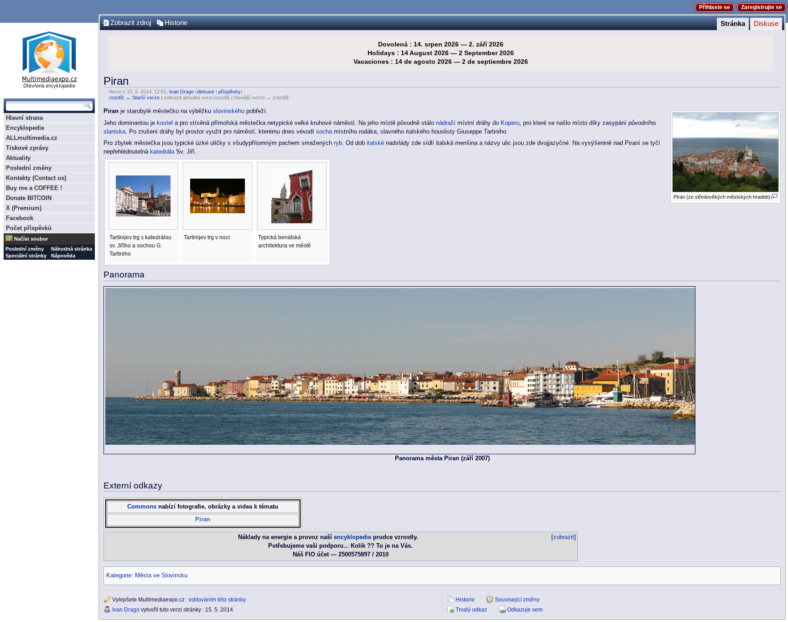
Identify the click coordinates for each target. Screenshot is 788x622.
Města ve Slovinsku (161, 575)
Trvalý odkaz (471, 610)
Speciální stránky (26, 255)
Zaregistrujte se (761, 7)
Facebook (19, 218)
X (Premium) (23, 208)
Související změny (517, 599)
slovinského (228, 111)
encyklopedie (352, 537)
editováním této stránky (217, 599)
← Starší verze (143, 97)
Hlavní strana (24, 117)
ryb (338, 143)
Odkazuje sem (525, 610)
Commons (141, 507)
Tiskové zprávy (27, 147)
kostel (165, 123)
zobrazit (563, 537)
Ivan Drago (181, 91)
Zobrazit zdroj (130, 22)
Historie (176, 22)
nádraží (446, 123)
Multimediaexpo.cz (49, 58)
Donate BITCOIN (29, 198)
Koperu (510, 123)
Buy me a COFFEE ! (34, 188)
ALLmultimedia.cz (31, 137)
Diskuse (766, 23)
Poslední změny (29, 167)
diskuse (205, 91)
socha (324, 132)
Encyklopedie (25, 127)
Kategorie (118, 575)
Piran (202, 519)
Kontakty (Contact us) (36, 178)
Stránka (733, 23)
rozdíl (116, 97)
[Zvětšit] (774, 196)
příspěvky (229, 91)
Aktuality (18, 157)
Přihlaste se (714, 7)
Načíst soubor (31, 239)
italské (375, 143)
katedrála (162, 152)
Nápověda (63, 255)
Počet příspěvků (29, 228)
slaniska (114, 132)
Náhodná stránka (71, 249)
